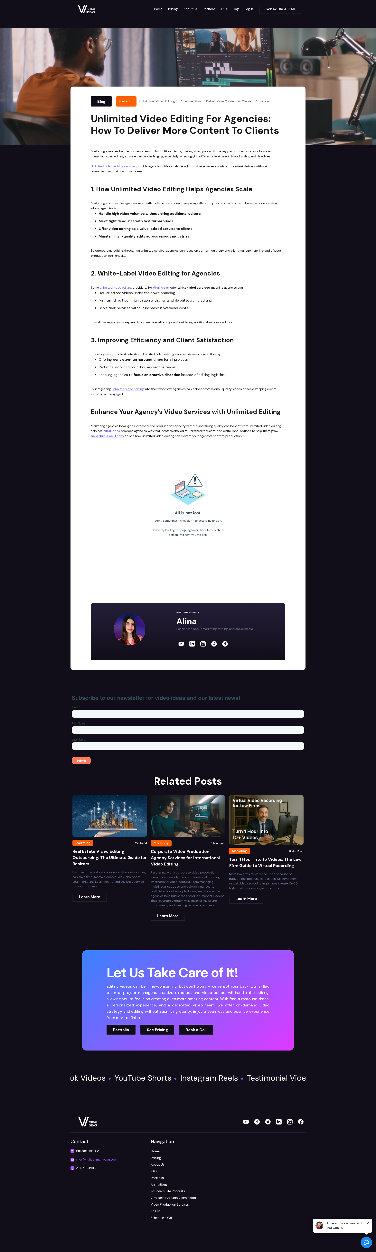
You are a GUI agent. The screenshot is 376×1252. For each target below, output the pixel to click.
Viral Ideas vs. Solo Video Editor (173, 1198)
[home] (99, 9)
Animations (159, 1184)
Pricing (173, 9)
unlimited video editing (116, 287)
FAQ (224, 9)
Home (158, 9)
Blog (236, 9)
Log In (249, 9)
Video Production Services (170, 1204)
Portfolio (209, 9)
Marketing (126, 101)
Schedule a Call (162, 1218)
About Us (190, 9)
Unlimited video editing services (113, 166)
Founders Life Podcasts (168, 1191)
